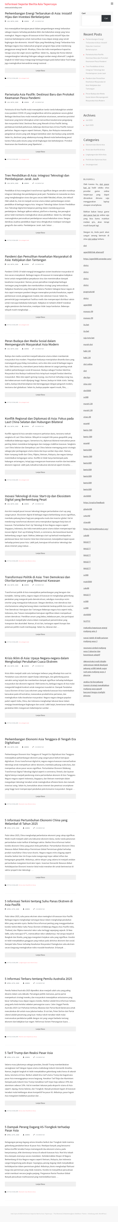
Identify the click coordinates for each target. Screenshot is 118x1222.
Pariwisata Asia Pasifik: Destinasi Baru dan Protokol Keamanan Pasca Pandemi (39, 96)
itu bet (86, 324)
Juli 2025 (89, 120)
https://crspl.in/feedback (94, 502)
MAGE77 (87, 542)
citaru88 (86, 522)
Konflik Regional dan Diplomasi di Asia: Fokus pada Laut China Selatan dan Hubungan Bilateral (39, 420)
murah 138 (88, 403)
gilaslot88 (87, 509)
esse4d (86, 423)
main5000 (87, 581)
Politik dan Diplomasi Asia (28, 1037)
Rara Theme (82, 1214)
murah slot (88, 344)
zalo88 (86, 535)
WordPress (102, 1214)
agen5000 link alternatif (93, 252)
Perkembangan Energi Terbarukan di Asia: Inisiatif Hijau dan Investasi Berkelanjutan (38, 15)
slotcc (86, 265)
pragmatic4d (88, 291)
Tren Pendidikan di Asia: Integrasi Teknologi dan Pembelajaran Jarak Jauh (37, 177)
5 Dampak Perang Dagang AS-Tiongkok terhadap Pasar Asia (37, 1128)
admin (26, 21)
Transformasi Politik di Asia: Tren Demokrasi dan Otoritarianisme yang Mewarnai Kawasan (37, 579)
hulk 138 (87, 351)
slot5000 (87, 390)
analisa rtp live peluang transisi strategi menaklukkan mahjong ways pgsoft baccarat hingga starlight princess (96, 688)
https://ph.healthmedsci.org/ (95, 529)
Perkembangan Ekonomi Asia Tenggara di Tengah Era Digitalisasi (40, 741)
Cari (84, 13)
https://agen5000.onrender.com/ (97, 258)
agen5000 (87, 305)
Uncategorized (24, 78)
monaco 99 (88, 311)
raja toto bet (88, 337)
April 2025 (90, 125)
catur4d (86, 515)
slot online (92, 239)
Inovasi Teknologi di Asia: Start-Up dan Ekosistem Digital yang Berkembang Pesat (38, 498)
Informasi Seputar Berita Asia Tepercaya (31, 4)
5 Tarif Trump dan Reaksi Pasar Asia (29, 1053)
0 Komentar (39, 21)
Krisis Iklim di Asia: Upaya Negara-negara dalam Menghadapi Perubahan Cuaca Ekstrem (37, 660)
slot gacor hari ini (91, 215)
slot (85, 245)
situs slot (87, 384)
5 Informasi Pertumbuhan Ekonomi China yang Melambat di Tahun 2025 (36, 822)
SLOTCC (86, 621)
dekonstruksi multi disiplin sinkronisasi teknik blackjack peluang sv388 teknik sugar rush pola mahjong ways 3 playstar (95, 668)
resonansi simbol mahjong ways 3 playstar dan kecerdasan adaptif (94, 651)
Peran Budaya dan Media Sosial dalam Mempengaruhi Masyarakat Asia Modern (32, 342)
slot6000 (87, 496)
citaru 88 (87, 417)
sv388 (85, 397)
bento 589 (87, 430)
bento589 (87, 449)
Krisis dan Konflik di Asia (27, 885)
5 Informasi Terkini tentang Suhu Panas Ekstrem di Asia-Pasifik (39, 903)
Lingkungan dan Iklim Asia (28, 962)
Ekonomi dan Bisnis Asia (27, 561)
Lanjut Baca (40, 70)
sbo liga (86, 377)
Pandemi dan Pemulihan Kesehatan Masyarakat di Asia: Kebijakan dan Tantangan (38, 258)
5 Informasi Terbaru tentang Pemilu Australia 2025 (38, 979)
